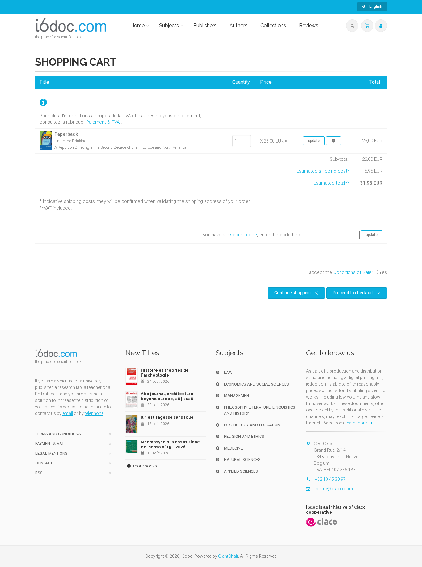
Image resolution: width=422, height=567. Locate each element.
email (67, 413)
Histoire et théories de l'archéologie (165, 372)
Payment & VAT (49, 443)
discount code (241, 234)
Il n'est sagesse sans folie (167, 417)
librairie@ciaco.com (333, 488)
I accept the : (347, 272)
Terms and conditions (58, 434)
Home (137, 25)
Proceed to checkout (353, 292)
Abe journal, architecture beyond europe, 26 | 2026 (167, 396)
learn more (356, 422)
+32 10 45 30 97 (330, 479)
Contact (44, 463)
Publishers (205, 25)
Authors (238, 25)
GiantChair (228, 556)
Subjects (169, 25)
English (375, 6)
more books (144, 465)
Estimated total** (331, 183)
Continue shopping (292, 292)
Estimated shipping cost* (323, 171)
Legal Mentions (51, 453)
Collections (273, 25)
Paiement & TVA (102, 122)
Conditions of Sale (352, 272)
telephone (94, 413)
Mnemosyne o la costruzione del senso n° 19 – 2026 (170, 444)
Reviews (308, 25)
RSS (39, 473)
